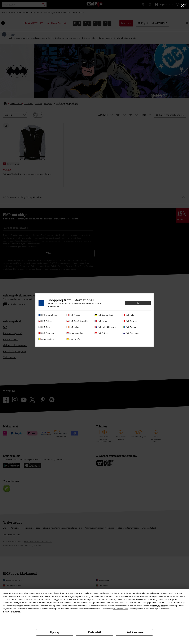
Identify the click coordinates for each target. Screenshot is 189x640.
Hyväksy (54, 632)
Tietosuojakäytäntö (11, 611)
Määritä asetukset (134, 632)
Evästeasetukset (120, 608)
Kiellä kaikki (94, 632)
